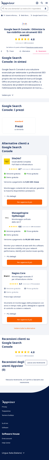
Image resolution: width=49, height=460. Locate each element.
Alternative (26, 51)
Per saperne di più (24, 202)
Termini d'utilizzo (8, 415)
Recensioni (42, 51)
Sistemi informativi (12, 15)
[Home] (2, 15)
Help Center (6, 443)
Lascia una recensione (36, 362)
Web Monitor (25, 15)
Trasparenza (6, 411)
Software (5, 427)
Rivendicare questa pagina (34, 47)
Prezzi (12, 51)
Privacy (4, 407)
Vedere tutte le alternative (24, 328)
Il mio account (7, 438)
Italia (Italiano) (15, 453)
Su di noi (5, 423)
